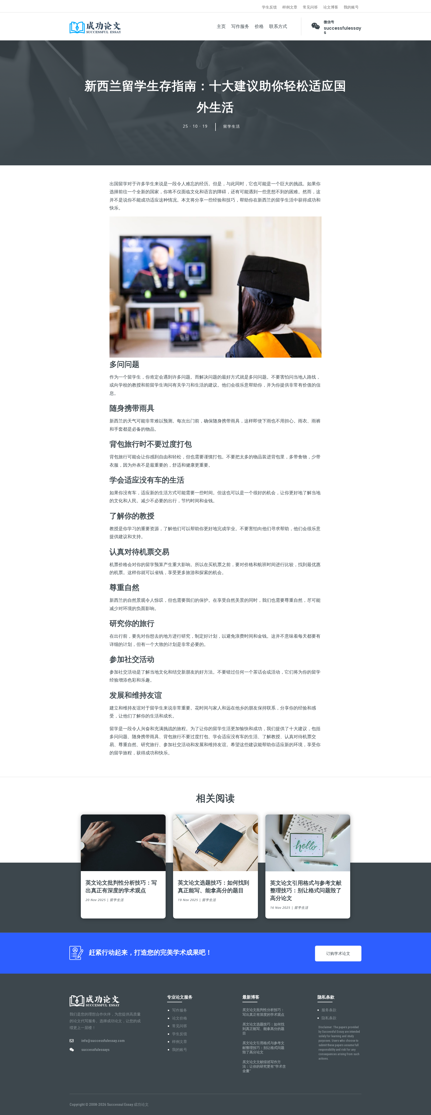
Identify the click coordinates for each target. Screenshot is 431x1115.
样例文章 (289, 7)
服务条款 (329, 1010)
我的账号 (351, 7)
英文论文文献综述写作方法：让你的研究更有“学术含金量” (264, 1066)
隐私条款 (329, 1018)
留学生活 (231, 126)
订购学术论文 (338, 953)
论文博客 (330, 7)
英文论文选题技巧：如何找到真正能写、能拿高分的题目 (213, 886)
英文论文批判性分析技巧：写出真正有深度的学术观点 (121, 886)
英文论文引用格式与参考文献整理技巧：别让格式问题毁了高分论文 (305, 890)
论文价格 (179, 1018)
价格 (259, 26)
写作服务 (240, 26)
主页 (221, 26)
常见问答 (310, 7)
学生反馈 (269, 7)
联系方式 (278, 26)
